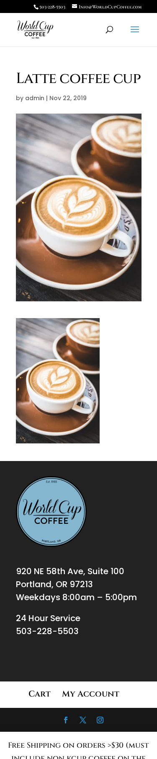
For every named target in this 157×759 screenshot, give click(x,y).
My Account (90, 693)
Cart (39, 693)
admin (34, 98)
